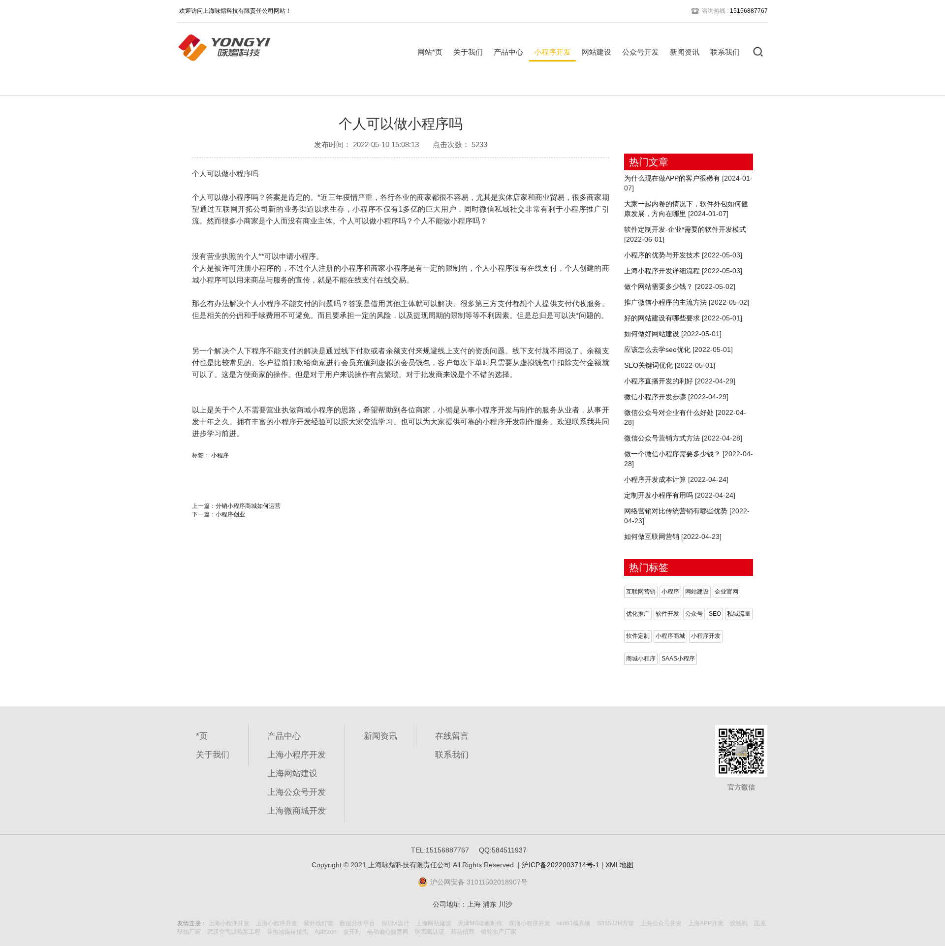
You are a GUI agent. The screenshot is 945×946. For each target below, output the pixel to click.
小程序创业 (230, 514)
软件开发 (667, 613)
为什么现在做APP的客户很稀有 (672, 178)
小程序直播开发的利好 (658, 381)
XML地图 (619, 865)
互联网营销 (641, 591)
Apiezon (326, 931)
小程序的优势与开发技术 (662, 255)
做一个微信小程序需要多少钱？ (672, 454)
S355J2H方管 (615, 923)
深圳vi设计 (395, 923)
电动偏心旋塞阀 (388, 931)
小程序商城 (670, 635)
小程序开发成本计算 (655, 479)
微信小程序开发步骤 (655, 397)
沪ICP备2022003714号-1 (560, 865)
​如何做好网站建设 (651, 334)
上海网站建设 (292, 773)
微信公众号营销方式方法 (662, 438)
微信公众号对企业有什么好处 (669, 412)
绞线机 (739, 923)
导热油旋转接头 (287, 931)
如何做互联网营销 (651, 536)
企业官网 (726, 591)
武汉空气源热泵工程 (233, 931)
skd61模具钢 (574, 923)
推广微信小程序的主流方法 (665, 302)
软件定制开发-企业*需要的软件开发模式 (685, 229)
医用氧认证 (429, 931)
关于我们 (468, 52)
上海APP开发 (706, 923)
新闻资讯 (684, 52)
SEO (715, 613)
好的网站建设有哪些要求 (662, 318)
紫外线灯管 (318, 923)
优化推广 (638, 613)
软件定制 (638, 635)
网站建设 (596, 52)
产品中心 (508, 52)
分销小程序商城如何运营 (248, 506)
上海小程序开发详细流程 (662, 271)
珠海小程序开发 (529, 923)
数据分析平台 (357, 923)
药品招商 (462, 931)
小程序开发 (552, 52)
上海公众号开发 (296, 792)
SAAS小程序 (678, 658)
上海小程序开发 (296, 754)
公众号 (694, 613)
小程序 (220, 455)
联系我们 (725, 52)
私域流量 (739, 613)
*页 (202, 736)
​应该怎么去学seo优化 (657, 349)
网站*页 (429, 52)
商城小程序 (641, 658)
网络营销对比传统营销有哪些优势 (675, 511)
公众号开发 (640, 52)
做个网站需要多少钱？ (658, 286)
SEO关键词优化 (648, 365)
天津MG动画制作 (480, 923)
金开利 (352, 931)
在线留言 (452, 736)
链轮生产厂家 (498, 931)
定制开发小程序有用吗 (658, 495)
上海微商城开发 (296, 811)
